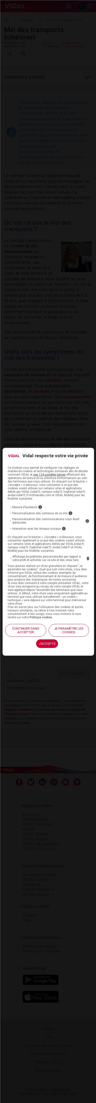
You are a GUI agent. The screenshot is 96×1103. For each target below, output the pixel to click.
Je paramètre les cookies (68, 630)
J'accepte (47, 643)
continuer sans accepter (25, 630)
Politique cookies (41, 617)
